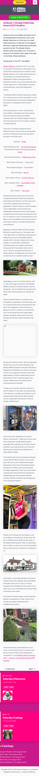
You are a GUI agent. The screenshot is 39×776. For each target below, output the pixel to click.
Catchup (7, 746)
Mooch (26, 173)
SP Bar (24, 142)
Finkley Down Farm (29, 157)
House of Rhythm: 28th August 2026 (13, 752)
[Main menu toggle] (35, 2)
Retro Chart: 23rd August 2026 (11, 754)
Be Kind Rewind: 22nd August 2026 (12, 757)
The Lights (25, 191)
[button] (19, 2)
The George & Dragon (28, 147)
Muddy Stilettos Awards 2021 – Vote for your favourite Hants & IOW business (19, 657)
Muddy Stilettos (9, 66)
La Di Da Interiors (27, 178)
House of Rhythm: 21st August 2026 (13, 762)
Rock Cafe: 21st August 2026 (10, 760)
